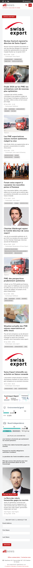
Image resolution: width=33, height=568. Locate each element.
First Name (6, 530)
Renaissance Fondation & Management (16, 251)
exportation (24, 203)
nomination (18, 59)
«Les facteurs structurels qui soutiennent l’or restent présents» (16, 439)
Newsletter (28, 1)
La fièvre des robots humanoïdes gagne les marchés (16, 445)
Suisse (16, 155)
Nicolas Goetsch (17, 61)
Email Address (7, 523)
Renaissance (18, 253)
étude (18, 298)
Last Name (6, 537)
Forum (16, 203)
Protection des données (23, 566)
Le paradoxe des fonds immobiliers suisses (16, 456)
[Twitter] (5, 1)
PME (6, 109)
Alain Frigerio (7, 512)
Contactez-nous (26, 557)
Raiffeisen (12, 109)
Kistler (13, 111)
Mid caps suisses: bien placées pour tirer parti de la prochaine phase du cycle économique (15, 462)
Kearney (7, 111)
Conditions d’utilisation (10, 566)
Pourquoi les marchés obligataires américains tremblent (13, 451)
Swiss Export (9, 17)
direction (7, 61)
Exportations (9, 155)
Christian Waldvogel (11, 249)
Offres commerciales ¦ (14, 557)
